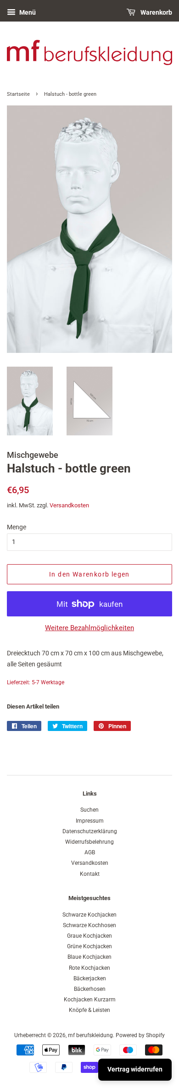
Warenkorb (155, 12)
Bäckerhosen (90, 989)
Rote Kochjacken (89, 968)
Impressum (90, 821)
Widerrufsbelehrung (89, 842)
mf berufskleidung (90, 1035)
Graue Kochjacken (89, 936)
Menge (16, 527)
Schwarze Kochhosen (89, 925)
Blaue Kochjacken (89, 957)
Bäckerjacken (89, 978)
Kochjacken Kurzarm (90, 999)
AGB (89, 852)
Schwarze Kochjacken (89, 915)
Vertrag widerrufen (134, 1069)
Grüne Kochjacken (89, 946)
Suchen (89, 810)
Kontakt (90, 874)
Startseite (18, 94)
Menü (27, 12)
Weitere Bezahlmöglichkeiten (89, 628)
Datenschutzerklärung (89, 831)
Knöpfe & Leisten (89, 1010)
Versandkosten (69, 505)
